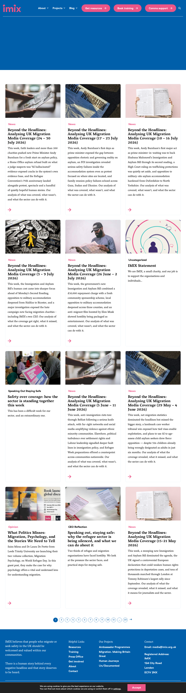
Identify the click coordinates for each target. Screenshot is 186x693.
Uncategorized (137, 260)
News (11, 124)
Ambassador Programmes (114, 647)
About (72, 666)
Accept (136, 687)
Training (73, 651)
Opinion (13, 527)
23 (125, 620)
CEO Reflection (77, 527)
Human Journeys (109, 660)
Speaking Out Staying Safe (24, 391)
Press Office (76, 656)
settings (117, 689)
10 (108, 620)
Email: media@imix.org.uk (160, 647)
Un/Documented (109, 665)
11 (114, 620)
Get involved (76, 661)
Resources (75, 647)
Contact (73, 671)
